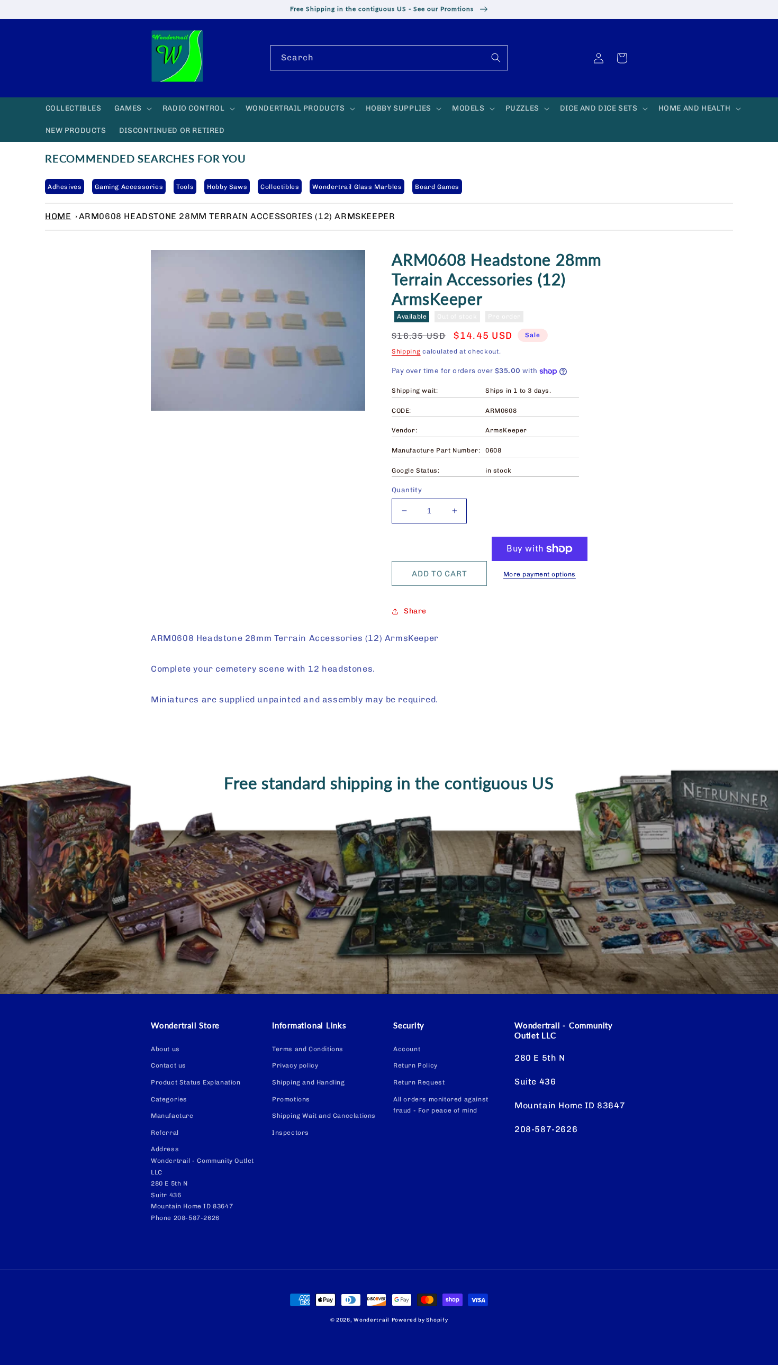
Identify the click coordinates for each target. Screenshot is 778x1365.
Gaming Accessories (129, 187)
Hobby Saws (227, 187)
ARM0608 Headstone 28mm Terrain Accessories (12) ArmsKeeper (237, 216)
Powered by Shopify (420, 1320)
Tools (185, 187)
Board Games (437, 187)
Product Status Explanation (196, 1082)
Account (406, 1049)
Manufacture (172, 1115)
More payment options (539, 574)
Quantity (407, 490)
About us (165, 1049)
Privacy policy (295, 1065)
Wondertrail (372, 1320)
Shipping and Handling (308, 1082)
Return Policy (415, 1065)
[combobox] (389, 58)
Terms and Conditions (307, 1049)
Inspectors (290, 1132)
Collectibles (279, 187)
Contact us (168, 1065)
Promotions (291, 1099)
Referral (165, 1132)
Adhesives (65, 187)
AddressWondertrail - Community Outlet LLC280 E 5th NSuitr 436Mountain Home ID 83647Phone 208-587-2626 (202, 1183)
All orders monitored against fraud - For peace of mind (440, 1105)
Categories (169, 1099)
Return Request (419, 1082)
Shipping (406, 351)
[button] (132, 108)
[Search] (496, 57)
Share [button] (415, 611)
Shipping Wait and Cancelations (324, 1115)
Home (58, 216)
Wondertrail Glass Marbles (357, 187)
